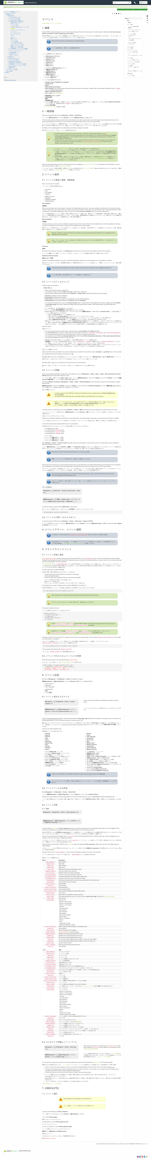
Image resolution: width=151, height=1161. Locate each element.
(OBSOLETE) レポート (16, 23)
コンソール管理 (14, 41)
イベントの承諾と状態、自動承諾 (133, 27)
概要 (128, 20)
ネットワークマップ (15, 34)
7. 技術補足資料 (11, 66)
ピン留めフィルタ (134, 31)
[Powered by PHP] (140, 1156)
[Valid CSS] (144, 1156)
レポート (13, 37)
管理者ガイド (9, 14)
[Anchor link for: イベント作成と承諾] (64, 554)
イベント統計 (132, 75)
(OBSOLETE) (130, 73)
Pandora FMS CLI (72, 660)
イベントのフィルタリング (134, 29)
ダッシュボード (14, 40)
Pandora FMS (11, 15)
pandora (7, 72)
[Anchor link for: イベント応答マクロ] (59, 857)
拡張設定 (132, 40)
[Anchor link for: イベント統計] (58, 1094)
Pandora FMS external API (48, 558)
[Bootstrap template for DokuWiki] (138, 1156)
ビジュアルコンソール (16, 32)
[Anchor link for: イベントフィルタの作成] (68, 788)
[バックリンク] (147, 20)
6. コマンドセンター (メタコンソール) (18, 49)
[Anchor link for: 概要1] (49, 808)
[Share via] (112, 13)
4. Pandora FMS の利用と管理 (16, 21)
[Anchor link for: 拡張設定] (52, 487)
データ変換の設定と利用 (16, 42)
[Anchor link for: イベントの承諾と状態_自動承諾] (76, 180)
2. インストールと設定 (14, 18)
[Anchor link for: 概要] (50, 28)
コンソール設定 (14, 25)
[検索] (129, 2)
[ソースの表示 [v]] (147, 16)
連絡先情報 (78, 1021)
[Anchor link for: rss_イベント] (55, 389)
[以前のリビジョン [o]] (147, 18)
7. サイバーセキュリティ (15, 51)
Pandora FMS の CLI (67, 662)
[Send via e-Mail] (116, 13)
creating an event (112, 1046)
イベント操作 (130, 24)
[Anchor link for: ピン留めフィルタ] (58, 349)
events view (96, 1062)
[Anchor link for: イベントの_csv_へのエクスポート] (77, 517)
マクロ (72, 832)
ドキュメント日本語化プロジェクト (12, 11)
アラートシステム (15, 24)
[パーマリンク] (120, 13)
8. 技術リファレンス (12, 68)
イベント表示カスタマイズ (134, 60)
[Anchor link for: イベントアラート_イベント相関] (82, 529)
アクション (50, 848)
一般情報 (129, 22)
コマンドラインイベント (132, 50)
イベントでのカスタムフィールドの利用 (135, 55)
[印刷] (118, 13)
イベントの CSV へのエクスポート (132, 43)
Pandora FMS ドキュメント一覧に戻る (52, 23)
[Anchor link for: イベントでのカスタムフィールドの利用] (82, 656)
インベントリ (14, 31)
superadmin (95, 1047)
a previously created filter (65, 166)
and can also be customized (90, 164)
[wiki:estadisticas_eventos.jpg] (82, 1138)
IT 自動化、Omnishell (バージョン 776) (20, 27)
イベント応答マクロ (134, 67)
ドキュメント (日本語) (10, 13)
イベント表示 (65, 1064)
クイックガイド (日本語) (12, 69)
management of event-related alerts (79, 534)
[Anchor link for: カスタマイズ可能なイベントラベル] (78, 1042)
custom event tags (57, 93)
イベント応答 (132, 63)
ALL (106, 133)
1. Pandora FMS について (15, 17)
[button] (135, 2)
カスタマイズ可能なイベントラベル (135, 71)
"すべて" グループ (64, 148)
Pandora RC (10, 56)
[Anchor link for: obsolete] (60, 1088)
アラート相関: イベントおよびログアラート (73, 543)
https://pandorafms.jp (11, 80)
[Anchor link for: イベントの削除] (60, 370)
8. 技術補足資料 (13, 52)
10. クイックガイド (13, 55)
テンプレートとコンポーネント (18, 30)
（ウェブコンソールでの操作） (103, 1056)
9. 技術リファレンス (14, 54)
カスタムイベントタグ (50, 106)
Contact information (64, 932)
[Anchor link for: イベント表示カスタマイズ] (70, 696)
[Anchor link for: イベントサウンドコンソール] (65, 416)
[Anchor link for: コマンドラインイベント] (73, 549)
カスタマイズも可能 (88, 168)
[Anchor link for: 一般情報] (55, 111)
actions (70, 844)
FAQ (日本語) (9, 71)
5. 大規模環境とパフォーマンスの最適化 (18, 48)
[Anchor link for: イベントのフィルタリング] (70, 282)
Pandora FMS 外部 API (48, 564)
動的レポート (14, 38)
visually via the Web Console (91, 1049)
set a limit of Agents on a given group (92, 141)
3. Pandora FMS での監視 (15, 20)
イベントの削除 (132, 34)
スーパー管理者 (115, 1053)
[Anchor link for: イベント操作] (60, 174)
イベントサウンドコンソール (135, 38)
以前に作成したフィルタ (62, 170)
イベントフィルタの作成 (134, 61)
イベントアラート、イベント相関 (131, 47)
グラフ (12, 35)
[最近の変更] (114, 13)
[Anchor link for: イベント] (55, 18)
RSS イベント (133, 35)
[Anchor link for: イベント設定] (60, 675)
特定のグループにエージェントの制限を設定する (93, 158)
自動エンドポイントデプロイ (17, 45)
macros (55, 828)
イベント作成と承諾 (133, 51)
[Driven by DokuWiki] (146, 1156)
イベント (10, 7)
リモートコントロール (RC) (17, 44)
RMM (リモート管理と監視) (17, 47)
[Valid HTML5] (142, 1156)
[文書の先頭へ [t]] (147, 22)
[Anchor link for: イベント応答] (58, 805)
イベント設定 (130, 58)
